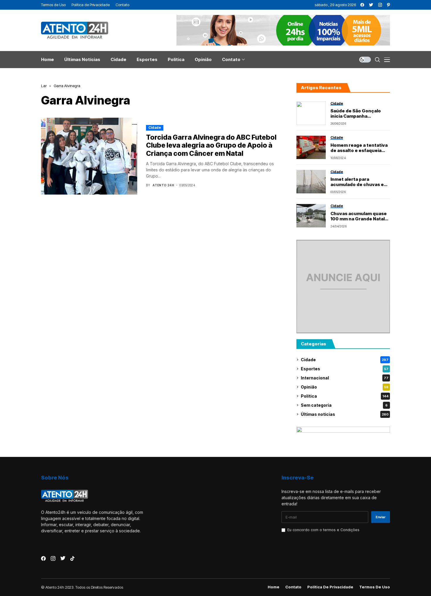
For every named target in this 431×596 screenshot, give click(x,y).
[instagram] (380, 5)
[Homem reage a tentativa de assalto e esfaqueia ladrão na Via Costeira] (311, 147)
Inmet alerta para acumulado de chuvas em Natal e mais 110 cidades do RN (359, 182)
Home (273, 587)
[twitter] (371, 4)
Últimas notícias (344, 414)
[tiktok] (72, 558)
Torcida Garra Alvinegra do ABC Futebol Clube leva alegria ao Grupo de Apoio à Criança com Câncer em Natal (211, 145)
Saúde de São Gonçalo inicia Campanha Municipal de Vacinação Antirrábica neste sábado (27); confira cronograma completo (359, 113)
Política (344, 396)
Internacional (344, 377)
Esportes (344, 368)
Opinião (344, 386)
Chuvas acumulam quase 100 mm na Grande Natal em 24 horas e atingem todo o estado (358, 216)
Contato (293, 587)
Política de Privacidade (330, 587)
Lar (44, 85)
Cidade (154, 127)
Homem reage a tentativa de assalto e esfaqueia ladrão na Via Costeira (359, 148)
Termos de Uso (374, 587)
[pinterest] (388, 5)
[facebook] (362, 5)
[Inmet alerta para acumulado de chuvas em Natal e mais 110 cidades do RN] (311, 181)
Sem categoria (344, 405)
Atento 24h (163, 185)
